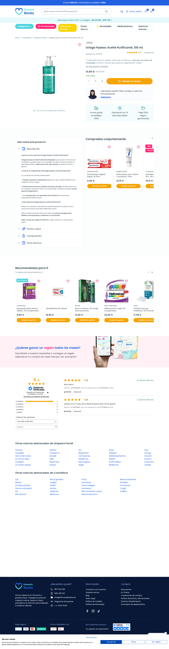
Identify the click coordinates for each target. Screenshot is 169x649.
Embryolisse (115, 461)
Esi (16, 491)
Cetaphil (19, 461)
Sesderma (83, 458)
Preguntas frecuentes (63, 601)
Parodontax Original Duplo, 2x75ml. (96, 175)
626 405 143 (59, 593)
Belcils (18, 482)
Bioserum (54, 494)
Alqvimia (54, 491)
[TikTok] (99, 611)
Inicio (17, 38)
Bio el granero (56, 479)
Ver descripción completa (97, 66)
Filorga (147, 453)
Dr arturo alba (22, 458)
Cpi (16, 479)
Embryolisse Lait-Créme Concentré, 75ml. (127, 175)
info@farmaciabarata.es (65, 597)
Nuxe (111, 450)
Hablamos (106, 97)
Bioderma (113, 464)
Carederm (54, 453)
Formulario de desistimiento (133, 604)
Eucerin (148, 458)
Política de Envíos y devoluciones (135, 598)
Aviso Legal (90, 598)
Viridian (123, 491)
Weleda (112, 453)
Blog (87, 595)
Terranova (125, 485)
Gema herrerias (23, 455)
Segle (81, 464)
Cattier (147, 464)
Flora (84, 479)
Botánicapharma (117, 455)
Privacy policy (91, 637)
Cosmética (26, 38)
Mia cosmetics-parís (92, 491)
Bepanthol (83, 453)
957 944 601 (59, 589)
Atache (148, 455)
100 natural (20, 494)
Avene (52, 464)
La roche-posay (23, 464)
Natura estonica (89, 494)
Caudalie (19, 453)
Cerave (18, 450)
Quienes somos (92, 592)
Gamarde (86, 482)
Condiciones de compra (131, 595)
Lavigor (53, 482)
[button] (151, 11)
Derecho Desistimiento (131, 601)
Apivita (52, 450)
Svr (80, 450)
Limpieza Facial (40, 38)
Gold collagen (88, 485)
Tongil (123, 488)
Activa (53, 488)
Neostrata (54, 461)
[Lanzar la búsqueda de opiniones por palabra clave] (56, 427)
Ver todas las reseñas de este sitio (36, 396)
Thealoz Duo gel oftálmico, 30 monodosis (144, 309)
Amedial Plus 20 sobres (56, 308)
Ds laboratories (22, 485)
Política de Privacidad (95, 604)
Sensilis (52, 455)
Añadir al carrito (131, 81)
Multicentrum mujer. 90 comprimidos (115, 309)
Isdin (51, 458)
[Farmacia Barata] (24, 11)
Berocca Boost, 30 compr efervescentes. (87, 309)
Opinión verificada (146, 380)
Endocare (149, 461)
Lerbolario (86, 488)
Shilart (53, 485)
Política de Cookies (94, 601)
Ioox (146, 450)
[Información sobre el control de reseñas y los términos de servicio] (48, 392)
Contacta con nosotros (96, 589)
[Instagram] (93, 611)
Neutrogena (84, 461)
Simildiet (124, 482)
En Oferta (125, 592)
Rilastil (112, 458)
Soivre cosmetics (23, 488)
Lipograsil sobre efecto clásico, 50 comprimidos (28, 309)
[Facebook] (87, 611)
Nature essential (128, 479)
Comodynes (84, 455)
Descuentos (126, 589)
